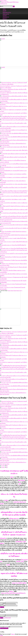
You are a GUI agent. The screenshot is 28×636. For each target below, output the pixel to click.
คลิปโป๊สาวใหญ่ (20, 561)
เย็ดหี (19, 483)
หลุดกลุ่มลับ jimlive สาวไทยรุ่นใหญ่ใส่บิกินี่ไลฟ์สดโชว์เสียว (13, 248)
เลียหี (19, 480)
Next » (20, 290)
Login (2, 617)
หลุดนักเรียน (16, 502)
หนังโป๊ (8, 564)
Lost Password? (7, 617)
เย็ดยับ (4, 9)
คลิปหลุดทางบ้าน (7, 12)
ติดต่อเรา (5, 18)
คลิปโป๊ (4, 10)
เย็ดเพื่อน (24, 583)
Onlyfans (5, 15)
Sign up (2, 607)
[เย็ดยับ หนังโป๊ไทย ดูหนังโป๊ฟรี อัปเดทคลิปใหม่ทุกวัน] (10, 3)
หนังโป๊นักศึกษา (19, 541)
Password (2, 605)
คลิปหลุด (11, 518)
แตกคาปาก (16, 518)
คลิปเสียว (6, 500)
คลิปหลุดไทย (3, 538)
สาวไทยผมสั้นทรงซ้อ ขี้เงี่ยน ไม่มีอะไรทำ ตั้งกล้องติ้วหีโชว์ (13, 190)
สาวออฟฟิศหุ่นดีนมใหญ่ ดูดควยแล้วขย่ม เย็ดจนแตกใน (13, 118)
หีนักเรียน (22, 502)
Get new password (4, 628)
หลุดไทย (23, 480)
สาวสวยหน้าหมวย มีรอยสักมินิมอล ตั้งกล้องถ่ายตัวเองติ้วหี (13, 216)
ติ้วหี (22, 559)
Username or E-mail (4, 626)
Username (2, 602)
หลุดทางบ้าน (15, 583)
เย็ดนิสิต (20, 583)
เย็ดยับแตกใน (6, 14)
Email (1, 604)
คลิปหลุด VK (6, 17)
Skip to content (3, 0)
